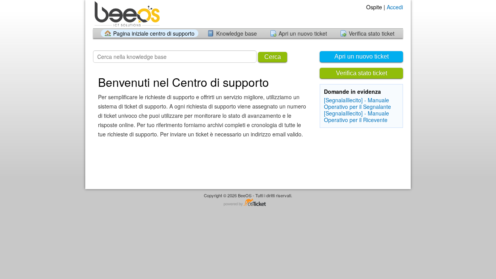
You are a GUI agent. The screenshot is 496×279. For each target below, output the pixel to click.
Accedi (395, 7)
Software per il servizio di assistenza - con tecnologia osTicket (248, 202)
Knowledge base (236, 33)
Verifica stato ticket (371, 33)
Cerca (272, 56)
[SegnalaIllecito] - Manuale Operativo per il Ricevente (356, 116)
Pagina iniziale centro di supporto (154, 33)
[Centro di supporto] (126, 14)
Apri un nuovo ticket (303, 33)
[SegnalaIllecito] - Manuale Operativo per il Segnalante (357, 103)
